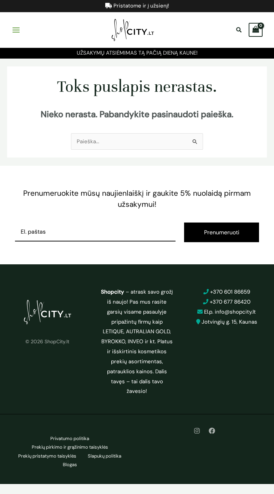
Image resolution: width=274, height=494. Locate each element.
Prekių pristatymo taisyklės (47, 456)
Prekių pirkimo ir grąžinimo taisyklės (70, 447)
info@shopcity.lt (235, 311)
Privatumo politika (69, 438)
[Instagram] (197, 431)
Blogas (70, 464)
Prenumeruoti (221, 232)
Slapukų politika (104, 456)
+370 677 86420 (230, 301)
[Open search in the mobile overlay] (239, 30)
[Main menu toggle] (16, 30)
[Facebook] (212, 431)
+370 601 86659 (230, 291)
